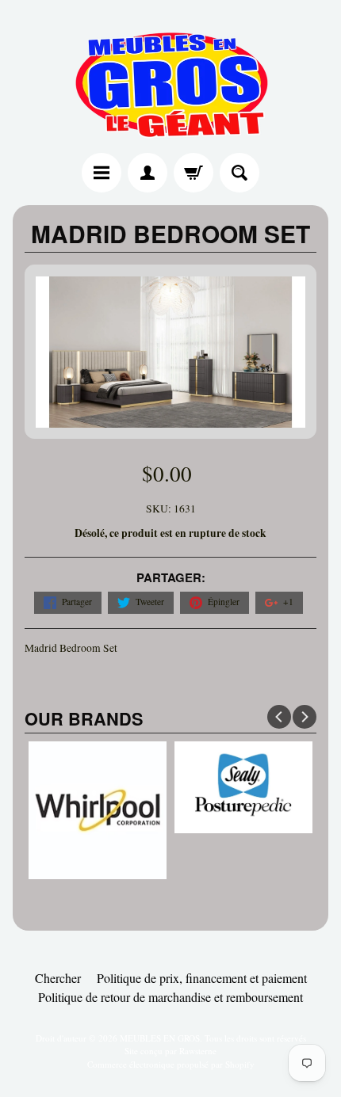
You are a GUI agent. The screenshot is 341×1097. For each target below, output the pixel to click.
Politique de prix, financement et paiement (202, 977)
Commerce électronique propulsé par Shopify (171, 1064)
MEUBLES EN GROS (160, 1038)
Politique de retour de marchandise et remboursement (170, 996)
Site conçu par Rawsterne (170, 1051)
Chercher (58, 977)
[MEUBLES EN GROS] (170, 79)
